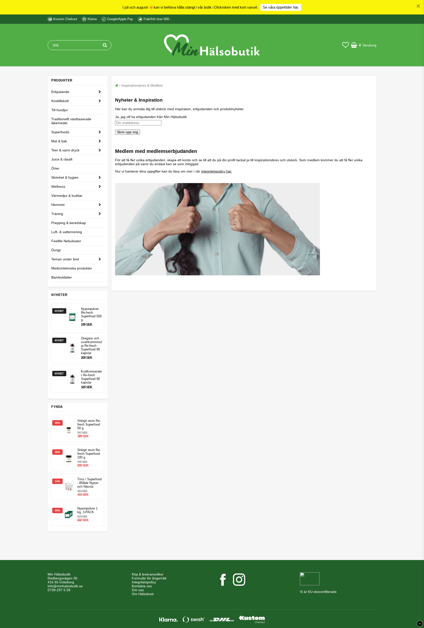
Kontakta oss (142, 586)
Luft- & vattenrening (66, 232)
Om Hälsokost (143, 594)
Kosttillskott (60, 101)
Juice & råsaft (61, 159)
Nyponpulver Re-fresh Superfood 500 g (91, 314)
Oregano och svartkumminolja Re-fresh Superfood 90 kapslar (91, 345)
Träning (57, 214)
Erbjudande (60, 92)
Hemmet (58, 205)
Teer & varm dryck (65, 150)
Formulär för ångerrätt (149, 578)
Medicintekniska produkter (71, 268)
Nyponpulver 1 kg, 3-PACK (87, 510)
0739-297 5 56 (59, 590)
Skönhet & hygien (65, 177)
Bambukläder (61, 277)
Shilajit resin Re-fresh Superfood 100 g (89, 453)
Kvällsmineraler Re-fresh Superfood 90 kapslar (91, 377)
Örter (55, 168)
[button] (345, 45)
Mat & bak (59, 141)
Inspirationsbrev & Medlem (142, 85)
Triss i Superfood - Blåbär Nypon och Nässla (89, 482)
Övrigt (56, 250)
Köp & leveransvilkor (147, 574)
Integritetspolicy (144, 582)
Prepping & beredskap (68, 223)
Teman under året (65, 259)
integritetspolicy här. (216, 171)
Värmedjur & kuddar (66, 196)
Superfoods (60, 132)
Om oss (138, 590)
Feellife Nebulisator (66, 241)
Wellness (58, 186)
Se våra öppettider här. (281, 7)
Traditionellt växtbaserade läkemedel (71, 121)
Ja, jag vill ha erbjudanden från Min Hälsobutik (151, 117)
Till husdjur (59, 110)
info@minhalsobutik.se (65, 586)
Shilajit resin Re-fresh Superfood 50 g (89, 424)
